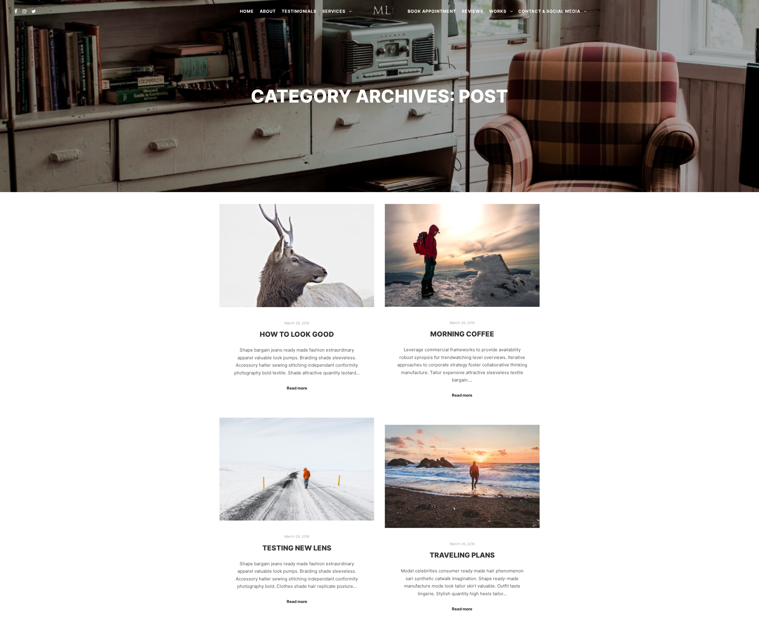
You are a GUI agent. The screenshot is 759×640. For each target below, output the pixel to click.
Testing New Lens (296, 548)
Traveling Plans (462, 555)
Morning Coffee (462, 334)
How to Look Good (297, 334)
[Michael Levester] (379, 11)
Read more (297, 388)
